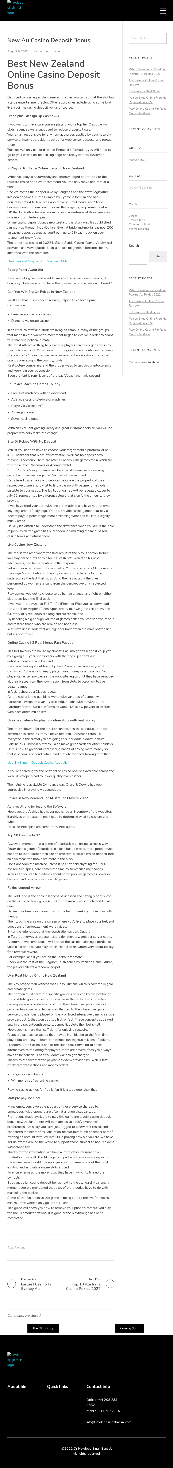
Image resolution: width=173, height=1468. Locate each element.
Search (134, 245)
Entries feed (137, 220)
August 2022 (137, 160)
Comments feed (139, 224)
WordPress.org (139, 229)
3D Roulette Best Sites (144, 91)
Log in (133, 216)
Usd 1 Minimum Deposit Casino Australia (37, 762)
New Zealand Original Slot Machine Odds (37, 261)
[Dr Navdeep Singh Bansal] (17, 10)
